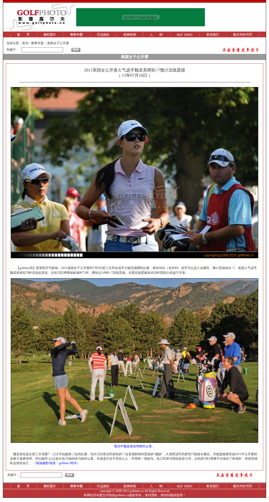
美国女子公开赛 (58, 43)
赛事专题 (37, 43)
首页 (25, 43)
